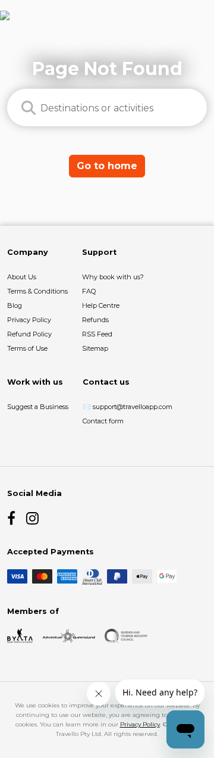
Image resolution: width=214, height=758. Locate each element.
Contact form (103, 421)
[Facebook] (14, 518)
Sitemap (95, 348)
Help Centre (100, 305)
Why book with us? (113, 277)
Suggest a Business (37, 407)
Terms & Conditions (37, 291)
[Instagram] (33, 518)
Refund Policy (29, 334)
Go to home (107, 165)
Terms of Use (27, 348)
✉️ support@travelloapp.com (127, 407)
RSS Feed (97, 334)
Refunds (95, 320)
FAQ (89, 291)
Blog (14, 305)
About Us (21, 277)
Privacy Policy (29, 320)
